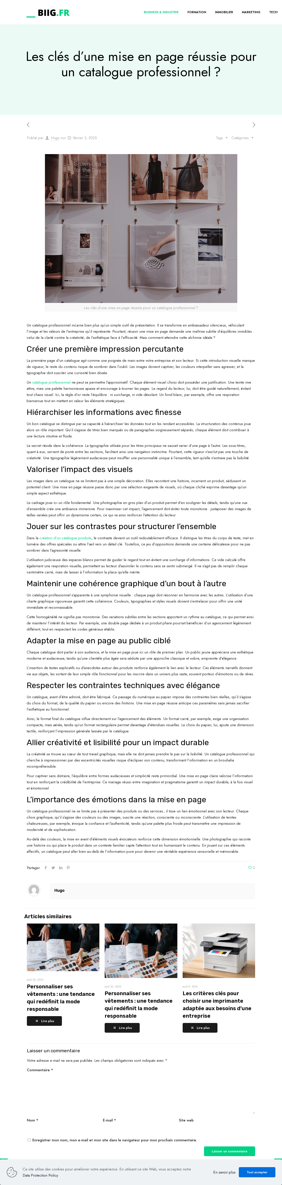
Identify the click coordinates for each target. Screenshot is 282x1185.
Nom (32, 1120)
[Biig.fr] (48, 12)
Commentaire (40, 1070)
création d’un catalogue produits (65, 538)
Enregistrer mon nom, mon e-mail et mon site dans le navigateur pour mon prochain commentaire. (114, 1140)
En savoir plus (224, 1172)
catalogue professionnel (51, 382)
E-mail (109, 1120)
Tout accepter (257, 1172)
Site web (186, 1120)
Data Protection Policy (40, 1175)
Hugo (55, 137)
